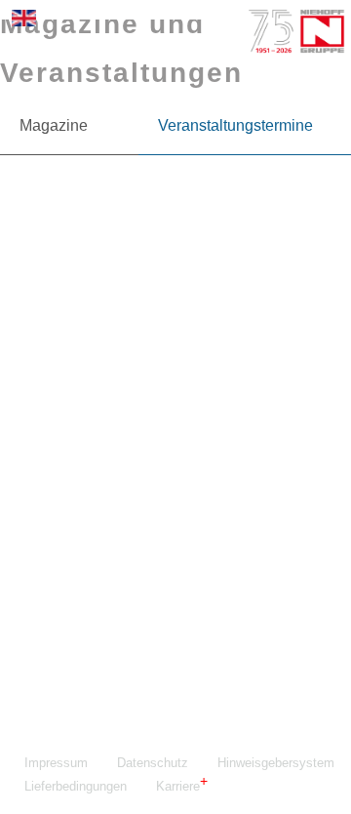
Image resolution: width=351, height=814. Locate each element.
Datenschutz (152, 762)
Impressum (56, 762)
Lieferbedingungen (75, 786)
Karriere (178, 786)
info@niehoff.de (118, 633)
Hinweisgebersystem (275, 762)
